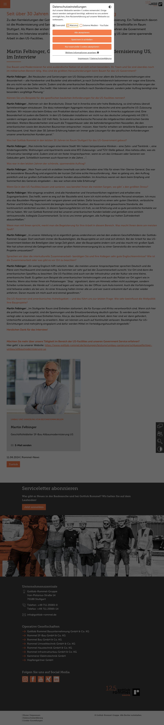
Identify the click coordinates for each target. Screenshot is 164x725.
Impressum (83, 58)
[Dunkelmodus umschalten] (110, 6)
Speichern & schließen (82, 39)
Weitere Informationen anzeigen (81, 52)
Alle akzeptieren (82, 32)
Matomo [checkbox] (74, 25)
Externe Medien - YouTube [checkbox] (95, 25)
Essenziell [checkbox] (60, 25)
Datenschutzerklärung (100, 58)
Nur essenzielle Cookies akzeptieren (82, 47)
